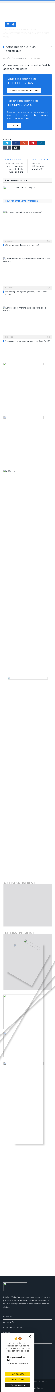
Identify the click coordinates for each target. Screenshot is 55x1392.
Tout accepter (17, 1374)
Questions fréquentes (12, 1327)
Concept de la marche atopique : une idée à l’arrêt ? (27, 341)
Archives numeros (18, 883)
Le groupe (7, 1317)
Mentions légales (35, 1388)
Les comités (8, 1322)
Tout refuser (18, 1379)
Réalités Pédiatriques (16, 58)
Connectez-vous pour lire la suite (24, 90)
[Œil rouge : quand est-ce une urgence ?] (27, 226)
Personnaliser (18, 1385)
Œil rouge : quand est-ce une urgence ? (22, 245)
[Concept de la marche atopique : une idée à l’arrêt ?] (27, 322)
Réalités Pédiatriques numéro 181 (38, 166)
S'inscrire (14, 125)
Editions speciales (17, 933)
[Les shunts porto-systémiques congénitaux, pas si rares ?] (27, 273)
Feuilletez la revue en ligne (19, 29)
